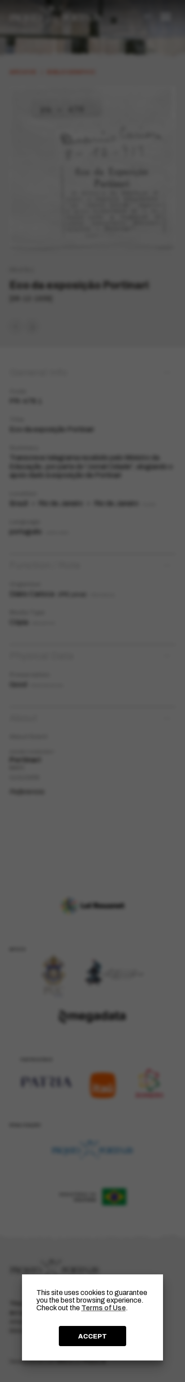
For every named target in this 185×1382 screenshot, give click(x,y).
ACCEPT (92, 1336)
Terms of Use (103, 1308)
